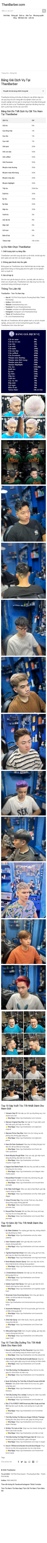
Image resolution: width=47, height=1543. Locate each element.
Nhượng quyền (38, 15)
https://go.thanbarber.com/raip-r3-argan (30, 1442)
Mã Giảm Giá (22, 18)
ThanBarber (11, 1470)
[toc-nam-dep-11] (23, 942)
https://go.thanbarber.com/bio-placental (30, 1355)
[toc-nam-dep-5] (23, 628)
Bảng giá (14, 15)
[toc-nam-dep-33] (23, 1034)
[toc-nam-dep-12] (23, 988)
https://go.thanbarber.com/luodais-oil (29, 1399)
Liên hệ (31, 18)
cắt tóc (23, 279)
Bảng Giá (13, 73)
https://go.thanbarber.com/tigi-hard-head (31, 1258)
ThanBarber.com (13, 4)
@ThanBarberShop (18, 314)
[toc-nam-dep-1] (23, 417)
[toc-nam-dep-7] (23, 742)
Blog (15, 18)
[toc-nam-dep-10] (23, 890)
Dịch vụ (21, 15)
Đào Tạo (29, 15)
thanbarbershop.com (19, 305)
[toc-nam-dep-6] (23, 685)
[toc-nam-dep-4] (23, 571)
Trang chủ (5, 73)
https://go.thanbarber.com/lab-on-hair (29, 1433)
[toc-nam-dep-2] (23, 463)
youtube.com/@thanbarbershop (24, 309)
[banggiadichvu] (23, 362)
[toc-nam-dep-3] (23, 514)
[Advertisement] (23, 46)
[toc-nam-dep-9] (23, 839)
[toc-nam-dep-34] (23, 1079)
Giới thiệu (6, 15)
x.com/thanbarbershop (15, 316)
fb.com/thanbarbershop (22, 307)
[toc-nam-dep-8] (23, 794)
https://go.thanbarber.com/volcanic (28, 1118)
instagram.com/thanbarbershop (25, 312)
